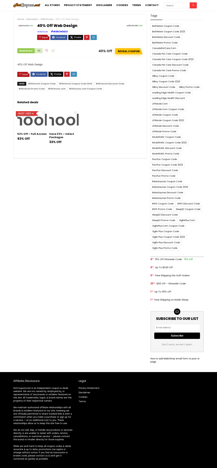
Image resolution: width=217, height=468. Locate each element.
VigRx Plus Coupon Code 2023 (168, 237)
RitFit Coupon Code (163, 203)
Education (32, 19)
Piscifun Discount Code (165, 170)
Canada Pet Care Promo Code (169, 70)
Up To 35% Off (162, 291)
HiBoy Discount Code (163, 87)
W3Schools (47, 19)
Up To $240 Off (164, 267)
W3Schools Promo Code (32, 88)
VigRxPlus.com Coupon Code (168, 225)
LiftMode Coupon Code (165, 114)
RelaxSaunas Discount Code (167, 192)
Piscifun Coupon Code (164, 159)
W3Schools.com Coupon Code (85, 88)
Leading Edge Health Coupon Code (171, 92)
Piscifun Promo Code (163, 175)
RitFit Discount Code (188, 203)
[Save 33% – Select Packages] (64, 112)
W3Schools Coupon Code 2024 (75, 83)
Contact (152, 5)
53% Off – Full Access (32, 134)
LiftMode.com (160, 103)
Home (20, 19)
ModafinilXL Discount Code (167, 148)
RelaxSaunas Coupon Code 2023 (170, 187)
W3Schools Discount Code (110, 83)
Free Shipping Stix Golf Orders (172, 275)
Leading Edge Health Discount (168, 98)
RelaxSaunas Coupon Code (167, 181)
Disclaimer (104, 5)
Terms (136, 5)
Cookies (122, 5)
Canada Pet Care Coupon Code (170, 53)
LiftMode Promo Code (164, 131)
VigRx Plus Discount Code (166, 242)
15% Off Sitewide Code (168, 259)
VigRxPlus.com (187, 220)
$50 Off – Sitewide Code (171, 283)
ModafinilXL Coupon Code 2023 (169, 142)
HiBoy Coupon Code (163, 76)
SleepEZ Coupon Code (188, 209)
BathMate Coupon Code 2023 (168, 31)
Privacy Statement (78, 5)
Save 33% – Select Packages (61, 135)
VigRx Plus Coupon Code (165, 231)
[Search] (193, 5)
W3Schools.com (57, 88)
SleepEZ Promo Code (163, 220)
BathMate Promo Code (165, 42)
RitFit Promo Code (162, 209)
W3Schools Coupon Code (42, 83)
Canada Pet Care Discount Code (170, 64)
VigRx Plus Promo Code (164, 248)
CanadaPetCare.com (164, 48)
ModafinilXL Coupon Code (166, 137)
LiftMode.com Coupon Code (168, 109)
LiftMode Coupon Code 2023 (168, 120)
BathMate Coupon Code (165, 26)
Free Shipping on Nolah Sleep (171, 299)
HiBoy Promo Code (189, 87)
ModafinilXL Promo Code (165, 153)
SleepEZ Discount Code (165, 214)
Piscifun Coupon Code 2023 (167, 164)
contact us (42, 455)
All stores (52, 5)
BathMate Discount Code (166, 37)
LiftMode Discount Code (165, 126)
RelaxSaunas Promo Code (166, 198)
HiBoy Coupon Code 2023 (166, 81)
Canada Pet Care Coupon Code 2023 (172, 59)
